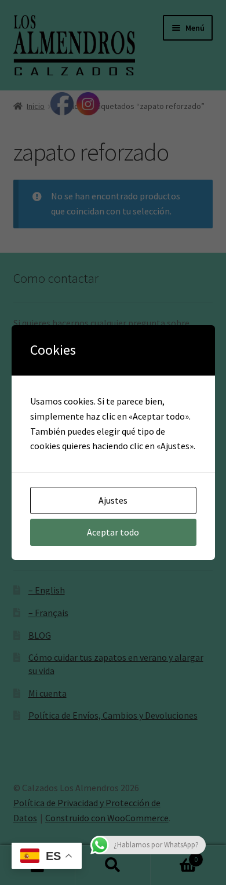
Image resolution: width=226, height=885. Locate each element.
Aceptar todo (113, 532)
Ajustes (113, 500)
